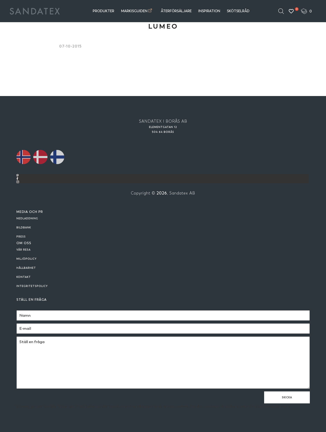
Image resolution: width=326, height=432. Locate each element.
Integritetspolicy (32, 286)
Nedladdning (27, 218)
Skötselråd (238, 11)
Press (21, 236)
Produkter (103, 11)
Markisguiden (134, 11)
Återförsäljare (176, 11)
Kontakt (23, 277)
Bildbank (23, 227)
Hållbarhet (26, 267)
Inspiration (209, 11)
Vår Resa (23, 249)
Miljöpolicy (26, 258)
